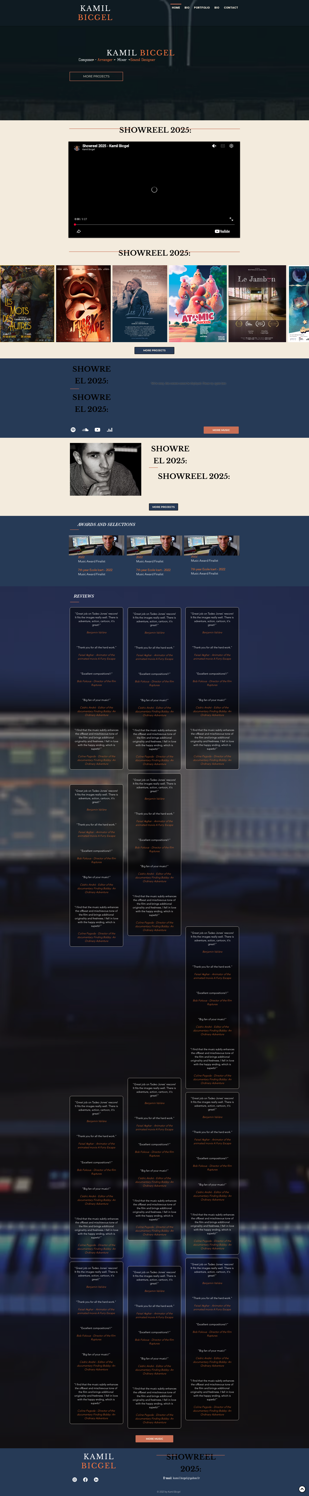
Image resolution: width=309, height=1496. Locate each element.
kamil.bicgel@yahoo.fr (186, 1478)
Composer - (88, 60)
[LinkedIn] (96, 1479)
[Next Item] (303, 303)
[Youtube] (97, 430)
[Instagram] (74, 1479)
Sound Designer (143, 60)
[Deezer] (109, 430)
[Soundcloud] (85, 430)
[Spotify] (73, 430)
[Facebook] (85, 1479)
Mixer (122, 60)
